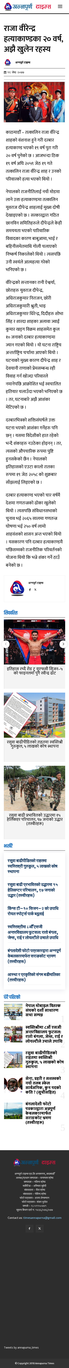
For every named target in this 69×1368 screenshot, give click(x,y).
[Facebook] (29, 589)
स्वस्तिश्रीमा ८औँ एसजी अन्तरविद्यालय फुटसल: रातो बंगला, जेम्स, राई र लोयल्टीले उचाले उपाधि (33, 932)
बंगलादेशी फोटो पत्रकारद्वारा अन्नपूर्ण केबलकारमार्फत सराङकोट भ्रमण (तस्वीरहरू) (34, 956)
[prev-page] (6, 644)
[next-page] (63, 644)
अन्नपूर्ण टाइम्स (22, 62)
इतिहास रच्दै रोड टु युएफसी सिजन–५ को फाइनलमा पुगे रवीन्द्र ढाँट (35, 671)
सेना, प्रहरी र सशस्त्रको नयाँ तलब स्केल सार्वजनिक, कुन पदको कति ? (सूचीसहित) (43, 1085)
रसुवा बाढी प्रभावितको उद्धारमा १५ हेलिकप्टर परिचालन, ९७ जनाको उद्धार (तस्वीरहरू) (35, 819)
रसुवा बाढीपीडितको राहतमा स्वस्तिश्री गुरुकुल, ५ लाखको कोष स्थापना (35, 744)
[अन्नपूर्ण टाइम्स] (8, 62)
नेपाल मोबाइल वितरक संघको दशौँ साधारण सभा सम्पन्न (43, 1010)
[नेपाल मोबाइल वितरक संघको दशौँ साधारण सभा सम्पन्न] (13, 1012)
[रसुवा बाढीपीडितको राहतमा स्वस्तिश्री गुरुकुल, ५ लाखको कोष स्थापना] (34, 715)
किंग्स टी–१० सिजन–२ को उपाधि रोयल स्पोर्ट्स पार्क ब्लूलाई (33, 911)
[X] (35, 589)
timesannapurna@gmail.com (42, 1218)
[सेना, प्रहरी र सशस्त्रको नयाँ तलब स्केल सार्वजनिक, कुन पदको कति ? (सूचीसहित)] (13, 1085)
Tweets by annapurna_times (21, 1347)
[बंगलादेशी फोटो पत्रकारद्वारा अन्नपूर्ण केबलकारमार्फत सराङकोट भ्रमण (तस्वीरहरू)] (13, 1111)
